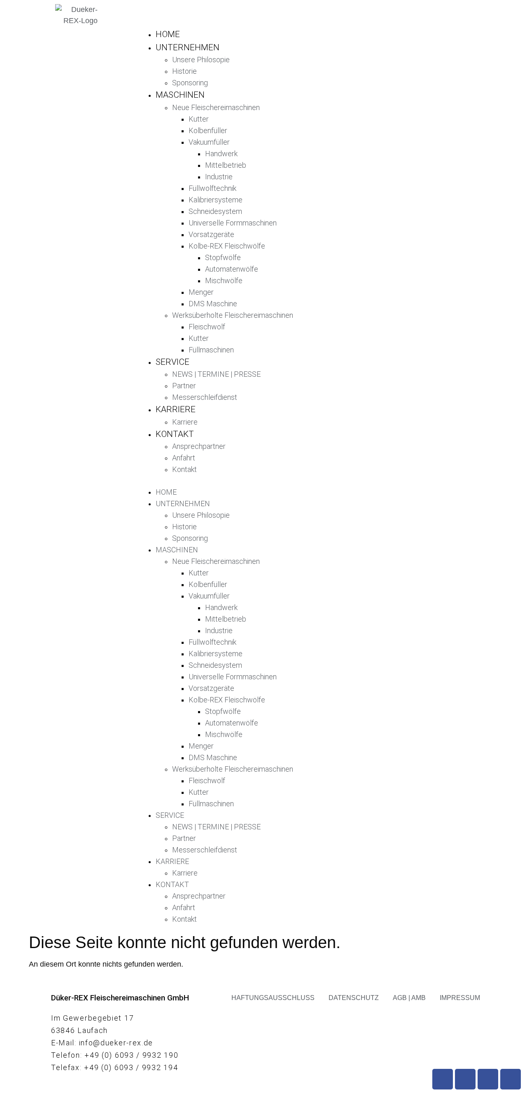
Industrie (219, 176)
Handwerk (221, 153)
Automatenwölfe (231, 269)
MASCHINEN (180, 95)
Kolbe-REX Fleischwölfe (227, 246)
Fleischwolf (207, 326)
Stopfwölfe (223, 257)
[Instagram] (488, 1079)
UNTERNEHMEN (187, 47)
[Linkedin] (510, 1079)
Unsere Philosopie (201, 59)
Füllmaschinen (211, 349)
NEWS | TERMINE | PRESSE (216, 374)
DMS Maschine (213, 303)
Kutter (199, 119)
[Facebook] (442, 1079)
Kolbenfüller (208, 130)
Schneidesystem (215, 211)
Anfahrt (183, 457)
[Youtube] (465, 1079)
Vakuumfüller (209, 142)
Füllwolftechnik (212, 188)
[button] (300, 480)
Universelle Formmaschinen (233, 222)
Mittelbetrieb (225, 165)
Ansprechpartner (199, 446)
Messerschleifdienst (204, 397)
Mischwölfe (224, 280)
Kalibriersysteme (216, 199)
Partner (184, 385)
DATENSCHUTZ (354, 997)
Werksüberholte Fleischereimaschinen (232, 315)
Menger (201, 292)
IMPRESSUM (460, 997)
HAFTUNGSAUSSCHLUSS (273, 997)
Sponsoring (190, 82)
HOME (168, 34)
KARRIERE (176, 409)
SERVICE (172, 362)
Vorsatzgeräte (211, 234)
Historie (184, 71)
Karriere (185, 422)
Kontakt (184, 469)
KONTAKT (175, 434)
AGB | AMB (409, 997)
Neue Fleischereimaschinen (216, 107)
